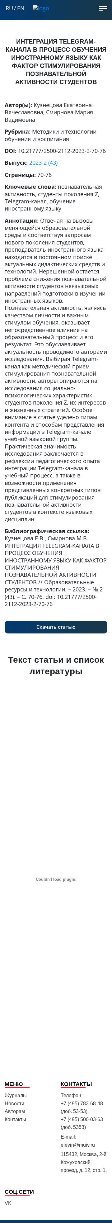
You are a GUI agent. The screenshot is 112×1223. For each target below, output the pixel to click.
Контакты (15, 1119)
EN (21, 8)
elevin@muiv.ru (78, 1145)
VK (8, 1203)
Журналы (16, 1095)
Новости (14, 1103)
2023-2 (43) (43, 162)
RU (9, 8)
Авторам (15, 1111)
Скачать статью (56, 626)
